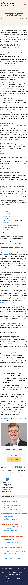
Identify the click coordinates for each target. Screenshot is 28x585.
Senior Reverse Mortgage (10, 553)
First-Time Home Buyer (9, 213)
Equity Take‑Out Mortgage (10, 530)
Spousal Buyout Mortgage (10, 519)
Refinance (5, 211)
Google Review (19, 120)
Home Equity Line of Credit (10, 220)
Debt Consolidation (8, 216)
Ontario (7, 18)
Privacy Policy (5, 581)
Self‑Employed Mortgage (10, 541)
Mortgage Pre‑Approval (9, 503)
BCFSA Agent (7, 470)
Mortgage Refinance (9, 518)
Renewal (5, 209)
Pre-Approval (6, 208)
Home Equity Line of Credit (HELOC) (13, 526)
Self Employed (6, 229)
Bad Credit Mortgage (9, 539)
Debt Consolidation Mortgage (11, 532)
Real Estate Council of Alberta (7, 484)
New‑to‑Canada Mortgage (10, 509)
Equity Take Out (7, 218)
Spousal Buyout (7, 231)
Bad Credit (6, 215)
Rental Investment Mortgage (10, 225)
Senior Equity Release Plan (10, 555)
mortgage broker (5, 254)
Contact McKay (4, 418)
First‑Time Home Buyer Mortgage (12, 505)
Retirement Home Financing (10, 556)
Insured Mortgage (7, 222)
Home (2, 18)
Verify (9, 474)
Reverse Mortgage (8, 227)
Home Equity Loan (8, 528)
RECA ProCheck (7, 489)
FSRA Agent (20, 470)
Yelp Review (16, 139)
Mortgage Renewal (8, 516)
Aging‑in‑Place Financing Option (12, 558)
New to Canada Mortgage (9, 224)
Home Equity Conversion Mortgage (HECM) (15, 551)
